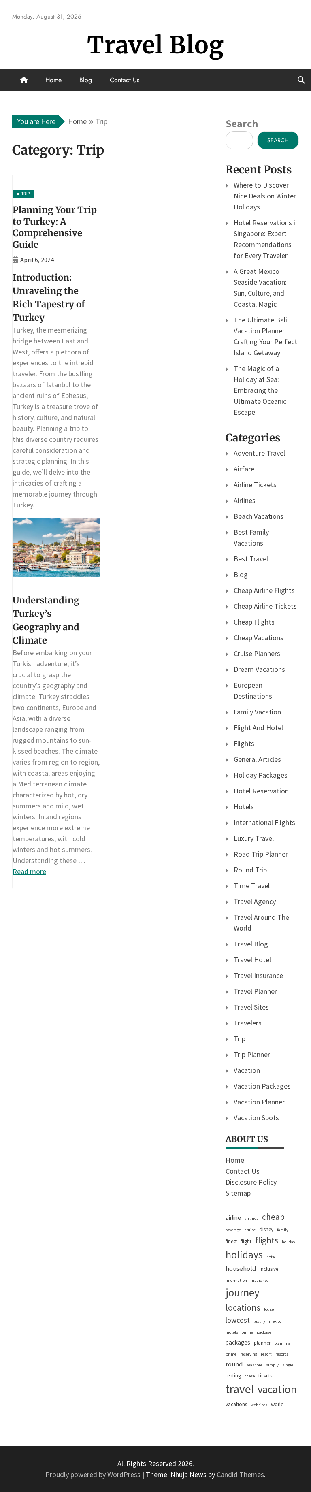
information (236, 1280)
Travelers (248, 1022)
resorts (281, 1354)
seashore (254, 1365)
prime (231, 1354)
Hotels (244, 806)
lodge (269, 1309)
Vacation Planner (259, 1101)
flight (246, 1241)
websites (259, 1404)
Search (242, 123)
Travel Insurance (258, 975)
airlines (251, 1218)
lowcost (238, 1320)
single (287, 1365)
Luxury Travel (254, 838)
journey (243, 1292)
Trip (239, 1038)
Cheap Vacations (258, 637)
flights (266, 1240)
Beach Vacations (258, 516)
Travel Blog (155, 45)
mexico (275, 1321)
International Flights (264, 822)
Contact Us (124, 80)
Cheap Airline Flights (264, 590)
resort (266, 1354)
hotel (271, 1257)
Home (53, 80)
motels (232, 1332)
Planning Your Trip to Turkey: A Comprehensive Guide (55, 227)
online (247, 1332)
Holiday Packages (261, 775)
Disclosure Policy (251, 1182)
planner (262, 1342)
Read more (29, 871)
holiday (288, 1242)
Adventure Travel (259, 453)
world (277, 1404)
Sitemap (238, 1193)
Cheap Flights (254, 622)
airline (233, 1217)
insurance (259, 1280)
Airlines (245, 500)
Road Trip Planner (261, 854)
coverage (233, 1229)
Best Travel (251, 558)
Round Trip (250, 869)
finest (231, 1241)
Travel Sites (251, 1007)
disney (266, 1229)
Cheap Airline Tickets (265, 606)
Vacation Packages (262, 1086)
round (234, 1364)
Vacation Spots (256, 1117)
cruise (250, 1229)
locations (243, 1307)
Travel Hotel (252, 959)
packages (238, 1342)
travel (240, 1388)
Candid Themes (240, 1474)
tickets (265, 1375)
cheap (273, 1216)
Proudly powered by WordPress (93, 1474)
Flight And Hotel (258, 727)
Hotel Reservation (261, 790)
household (241, 1268)
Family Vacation (257, 711)
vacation (277, 1389)
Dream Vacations (259, 669)
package (264, 1332)
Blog (85, 80)
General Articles (257, 759)
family (282, 1229)
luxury (259, 1321)
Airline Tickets (255, 484)
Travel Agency (255, 901)
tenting (233, 1375)
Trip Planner (252, 1054)
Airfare (244, 468)
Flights (244, 743)
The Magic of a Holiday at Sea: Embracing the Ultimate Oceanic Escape (260, 390)
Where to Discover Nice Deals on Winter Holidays (265, 195)
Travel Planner (255, 991)
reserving (248, 1354)
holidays (244, 1254)
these (250, 1376)
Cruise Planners (257, 653)
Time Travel (252, 885)
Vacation (247, 1070)
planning (282, 1343)
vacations (236, 1404)
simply (272, 1365)
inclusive (269, 1269)
